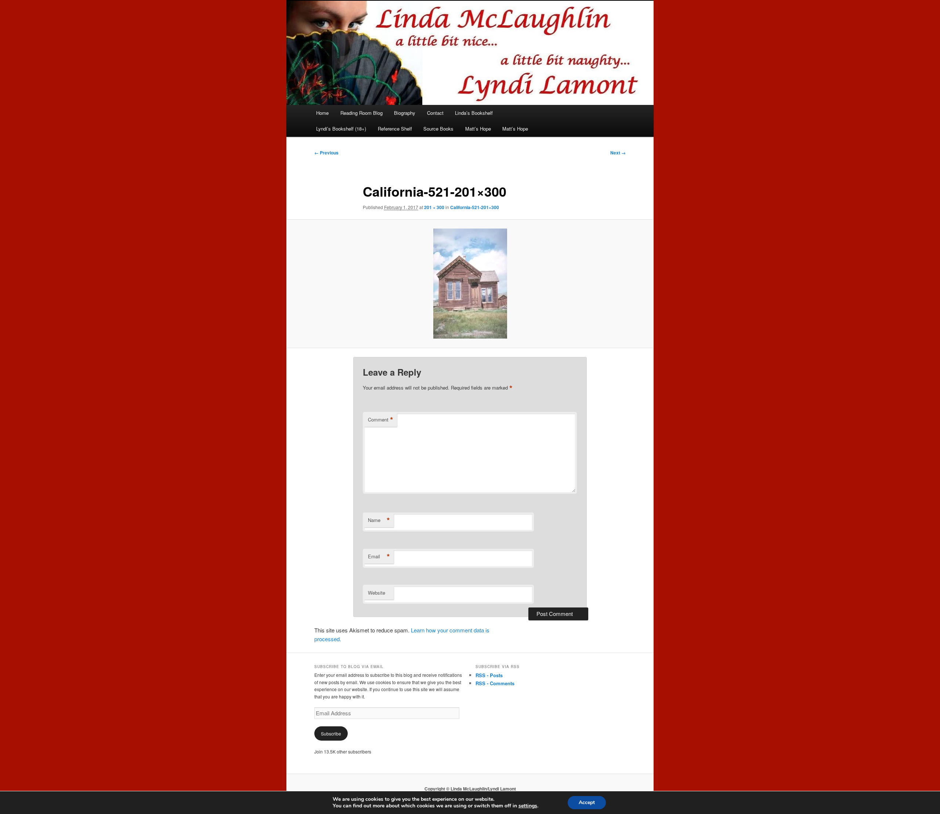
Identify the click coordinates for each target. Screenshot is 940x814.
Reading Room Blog (361, 112)
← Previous (326, 152)
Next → (618, 152)
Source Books (438, 128)
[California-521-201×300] (470, 284)
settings (527, 806)
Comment (380, 420)
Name (379, 520)
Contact (435, 112)
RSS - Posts (489, 675)
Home (322, 112)
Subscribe (331, 733)
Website (376, 592)
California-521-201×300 (474, 207)
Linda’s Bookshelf (474, 112)
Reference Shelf (395, 128)
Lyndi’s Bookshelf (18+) (341, 128)
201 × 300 (434, 207)
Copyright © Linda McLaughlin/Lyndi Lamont (470, 788)
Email (379, 556)
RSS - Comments (495, 683)
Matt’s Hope (478, 128)
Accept (587, 802)
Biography (404, 112)
